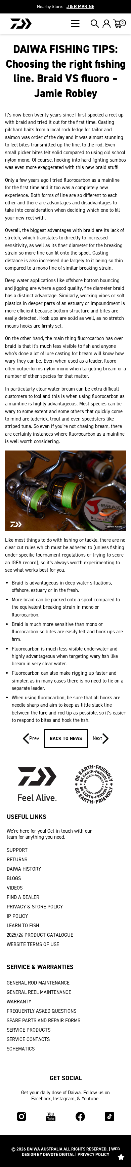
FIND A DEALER (23, 897)
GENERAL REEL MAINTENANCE (39, 992)
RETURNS (17, 859)
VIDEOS (15, 888)
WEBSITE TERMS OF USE (33, 944)
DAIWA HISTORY (24, 869)
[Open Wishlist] (121, 1157)
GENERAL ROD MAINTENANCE (38, 982)
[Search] (95, 23)
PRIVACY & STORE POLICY (35, 906)
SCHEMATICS (21, 1048)
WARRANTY (19, 1001)
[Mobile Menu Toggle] (78, 23)
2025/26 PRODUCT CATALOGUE (40, 935)
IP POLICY (17, 916)
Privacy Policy (93, 1154)
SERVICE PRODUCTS (28, 1030)
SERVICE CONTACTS (28, 1039)
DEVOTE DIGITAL (58, 1154)
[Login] (106, 23)
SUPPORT (17, 850)
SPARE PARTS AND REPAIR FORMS (43, 1020)
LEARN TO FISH (23, 925)
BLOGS (14, 878)
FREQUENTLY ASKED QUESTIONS (41, 1011)
